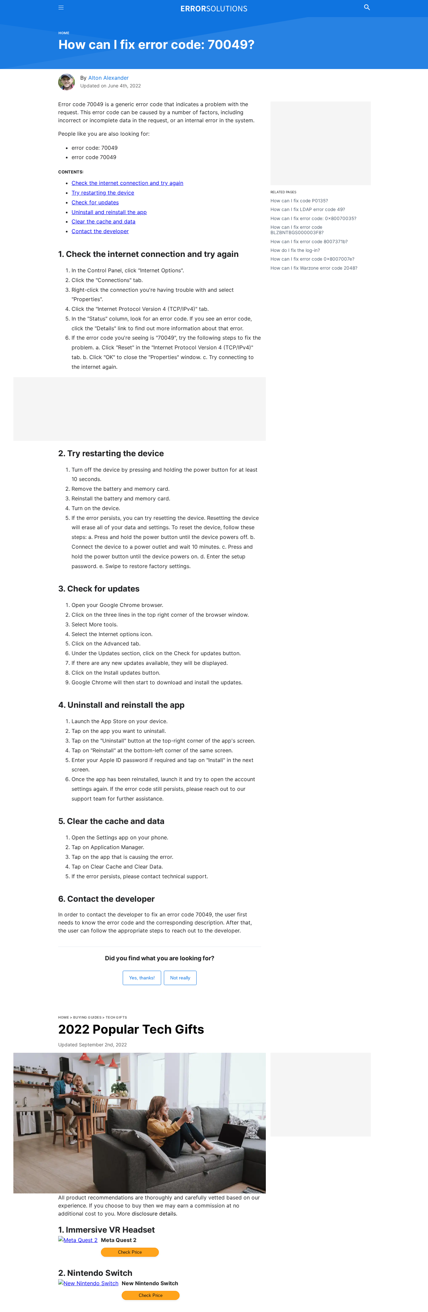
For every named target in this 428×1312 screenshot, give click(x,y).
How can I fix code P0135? (299, 200)
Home (64, 33)
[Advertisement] (139, 409)
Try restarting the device (103, 192)
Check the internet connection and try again (127, 183)
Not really (180, 977)
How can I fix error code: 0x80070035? (313, 218)
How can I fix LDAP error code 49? (308, 209)
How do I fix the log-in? (295, 250)
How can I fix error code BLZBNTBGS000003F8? (297, 229)
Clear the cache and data (103, 221)
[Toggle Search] (367, 8)
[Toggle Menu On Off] (61, 8)
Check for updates (95, 202)
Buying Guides (87, 1017)
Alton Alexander (108, 77)
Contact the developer (100, 231)
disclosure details (154, 1213)
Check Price (130, 1252)
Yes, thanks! (142, 977)
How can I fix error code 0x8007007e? (312, 259)
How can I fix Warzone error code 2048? (314, 267)
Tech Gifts (116, 1017)
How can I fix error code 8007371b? (309, 241)
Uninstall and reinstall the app (109, 212)
